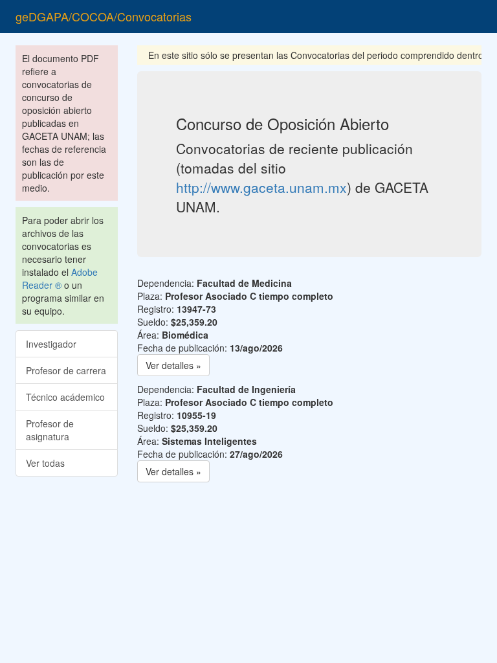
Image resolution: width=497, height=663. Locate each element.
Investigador (51, 343)
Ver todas (45, 462)
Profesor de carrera (66, 370)
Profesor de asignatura (50, 430)
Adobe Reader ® (60, 278)
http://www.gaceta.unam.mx (261, 187)
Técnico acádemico (65, 396)
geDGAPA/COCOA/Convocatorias (104, 16)
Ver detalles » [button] (173, 365)
